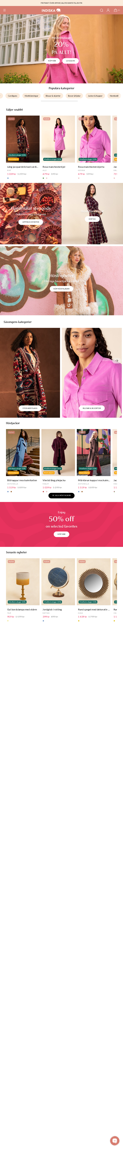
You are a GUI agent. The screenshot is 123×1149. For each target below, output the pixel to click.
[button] (4, 10)
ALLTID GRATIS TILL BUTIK (72, 3)
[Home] (51, 10)
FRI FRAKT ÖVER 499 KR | (51, 3)
